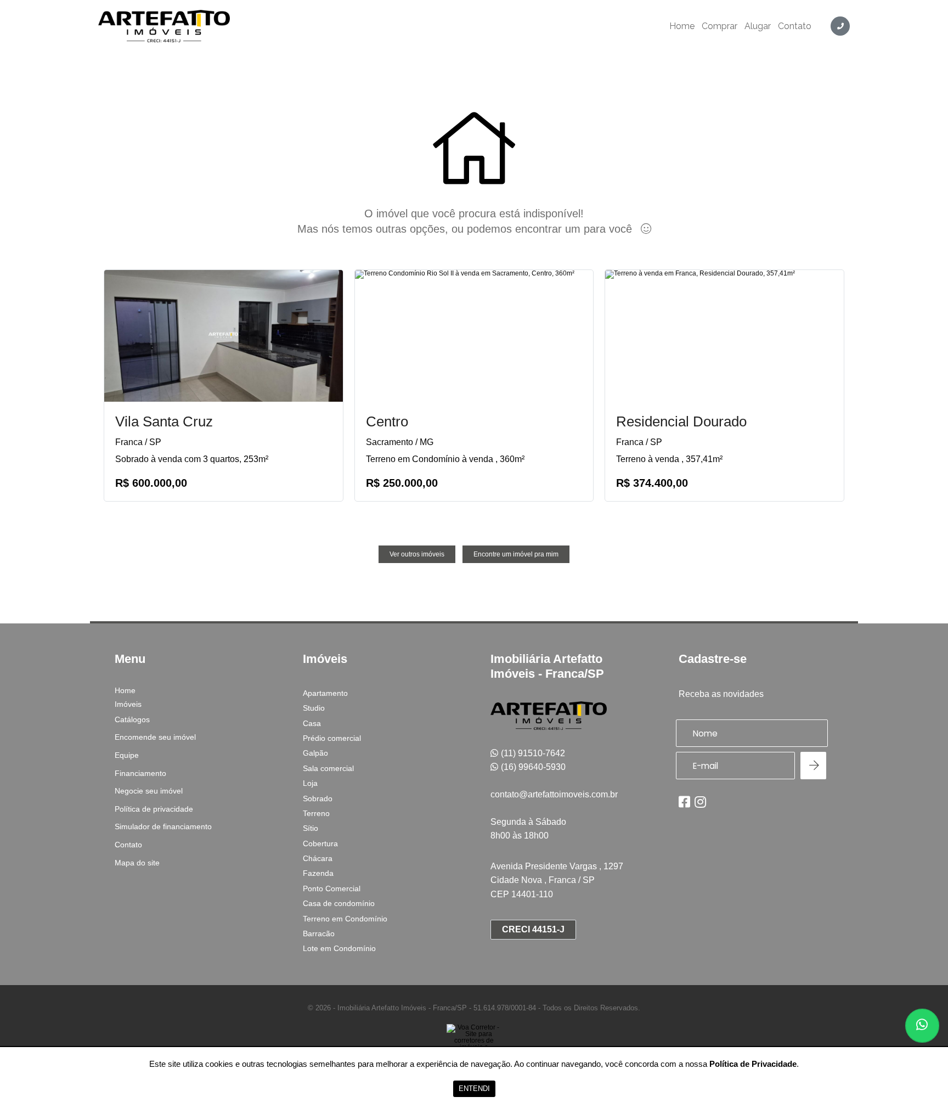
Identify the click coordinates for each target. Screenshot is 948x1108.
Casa (312, 723)
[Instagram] (700, 801)
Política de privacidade (154, 809)
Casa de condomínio (339, 903)
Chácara (317, 858)
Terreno (316, 813)
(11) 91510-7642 (533, 753)
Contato (794, 26)
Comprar (719, 26)
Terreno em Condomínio (345, 918)
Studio (314, 708)
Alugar (757, 26)
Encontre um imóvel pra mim (515, 554)
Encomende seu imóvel (155, 737)
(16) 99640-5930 (533, 767)
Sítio (310, 828)
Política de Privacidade (753, 1063)
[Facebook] (684, 801)
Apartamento (325, 693)
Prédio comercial (332, 738)
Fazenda (318, 873)
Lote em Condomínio (339, 948)
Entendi (474, 1088)
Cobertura (320, 843)
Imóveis (128, 704)
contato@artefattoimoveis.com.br (554, 794)
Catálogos (132, 719)
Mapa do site (137, 862)
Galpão (315, 753)
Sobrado (317, 798)
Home (682, 26)
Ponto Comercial (331, 888)
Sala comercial (328, 768)
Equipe (127, 755)
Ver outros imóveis (417, 554)
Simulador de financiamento (163, 826)
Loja (310, 783)
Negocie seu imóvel (149, 790)
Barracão (319, 933)
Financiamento (140, 773)
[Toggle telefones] (840, 26)
